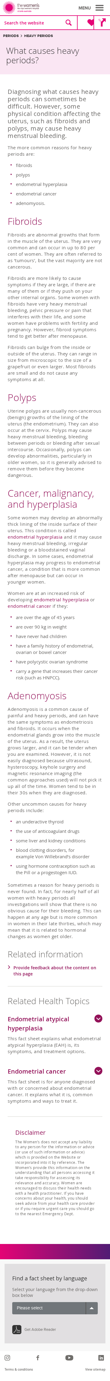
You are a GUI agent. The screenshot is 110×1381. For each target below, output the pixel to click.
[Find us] (102, 22)
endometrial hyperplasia (35, 537)
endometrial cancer (29, 606)
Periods (11, 36)
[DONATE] (86, 22)
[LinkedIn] (101, 1358)
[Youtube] (70, 1358)
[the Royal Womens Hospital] (29, 7)
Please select (29, 1308)
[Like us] (38, 1358)
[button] (92, 8)
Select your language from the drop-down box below (55, 1292)
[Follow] (8, 1358)
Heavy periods (38, 36)
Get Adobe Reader (40, 1329)
